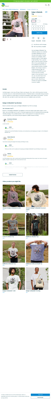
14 (33, 29)
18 (42, 29)
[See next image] (26, 24)
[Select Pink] (34, 21)
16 (38, 29)
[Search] (46, 5)
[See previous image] (4, 24)
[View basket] (48, 5)
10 (38, 26)
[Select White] (38, 21)
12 (42, 26)
